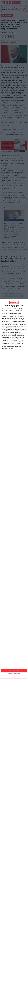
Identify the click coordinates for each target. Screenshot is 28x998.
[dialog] (14, 648)
